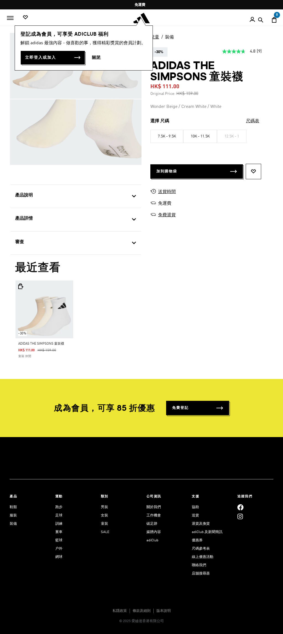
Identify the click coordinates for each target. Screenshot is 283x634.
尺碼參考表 (201, 548)
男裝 (104, 507)
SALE (105, 532)
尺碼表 (252, 121)
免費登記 (180, 408)
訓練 (58, 524)
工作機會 (153, 515)
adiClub (152, 540)
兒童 (154, 37)
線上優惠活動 (202, 557)
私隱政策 (119, 611)
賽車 (58, 532)
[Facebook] (240, 507)
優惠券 (197, 540)
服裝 (13, 515)
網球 (58, 557)
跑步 (58, 507)
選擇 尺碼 (159, 121)
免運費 (140, 5)
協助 (195, 507)
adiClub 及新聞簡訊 (207, 532)
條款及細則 (142, 611)
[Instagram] (240, 516)
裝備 (169, 37)
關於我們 (153, 507)
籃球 (58, 540)
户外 (58, 548)
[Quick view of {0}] (20, 286)
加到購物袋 (166, 171)
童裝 (104, 524)
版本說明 (163, 611)
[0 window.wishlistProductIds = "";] (25, 17)
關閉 (96, 57)
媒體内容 (153, 532)
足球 (58, 515)
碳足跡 (151, 524)
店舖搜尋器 (201, 573)
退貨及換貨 (201, 524)
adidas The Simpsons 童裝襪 (41, 343)
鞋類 (13, 507)
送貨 (195, 515)
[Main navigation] (10, 18)
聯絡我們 (199, 565)
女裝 (104, 515)
